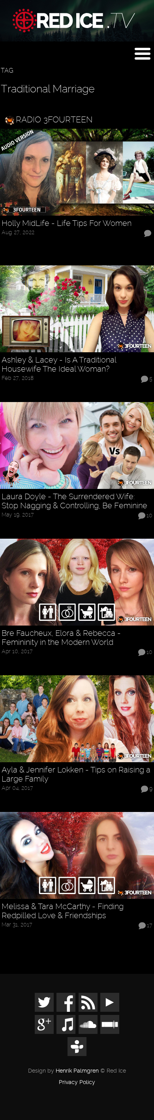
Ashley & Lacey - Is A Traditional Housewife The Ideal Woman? (59, 364)
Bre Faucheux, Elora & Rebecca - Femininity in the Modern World (61, 638)
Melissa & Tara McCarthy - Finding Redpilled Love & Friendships (63, 911)
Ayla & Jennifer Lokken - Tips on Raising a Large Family (76, 774)
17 (149, 925)
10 (149, 515)
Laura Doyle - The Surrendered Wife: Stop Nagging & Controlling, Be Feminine (74, 501)
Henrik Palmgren (77, 1070)
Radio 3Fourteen (54, 119)
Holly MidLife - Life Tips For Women (66, 223)
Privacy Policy (77, 1082)
